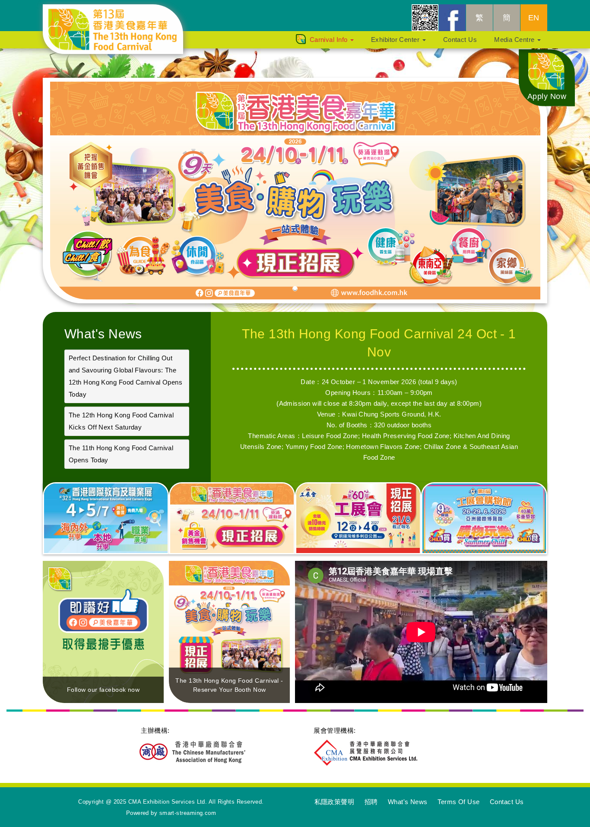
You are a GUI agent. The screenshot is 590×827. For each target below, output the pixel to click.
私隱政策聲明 (334, 801)
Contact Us (460, 39)
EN (533, 17)
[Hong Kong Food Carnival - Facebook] (452, 17)
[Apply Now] (547, 77)
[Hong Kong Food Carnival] (119, 15)
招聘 (371, 801)
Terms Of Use (458, 801)
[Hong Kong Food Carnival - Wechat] (425, 17)
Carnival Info (329, 39)
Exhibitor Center (396, 39)
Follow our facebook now (103, 689)
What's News (103, 334)
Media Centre (515, 39)
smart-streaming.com (187, 813)
